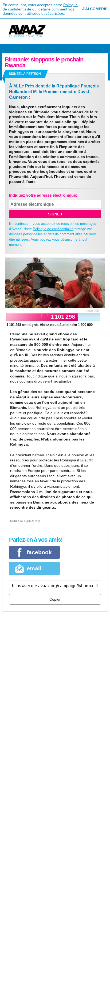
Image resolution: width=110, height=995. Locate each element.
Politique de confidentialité (53, 229)
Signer (55, 214)
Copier (55, 599)
